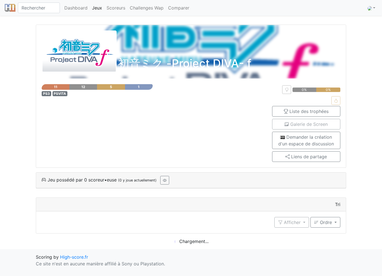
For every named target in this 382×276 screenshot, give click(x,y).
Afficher (292, 222)
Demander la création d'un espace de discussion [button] (306, 140)
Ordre (326, 222)
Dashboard (76, 8)
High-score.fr (74, 257)
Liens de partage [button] (308, 156)
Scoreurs (116, 8)
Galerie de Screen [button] (308, 124)
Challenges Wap (147, 8)
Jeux (97, 8)
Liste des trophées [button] (308, 111)
